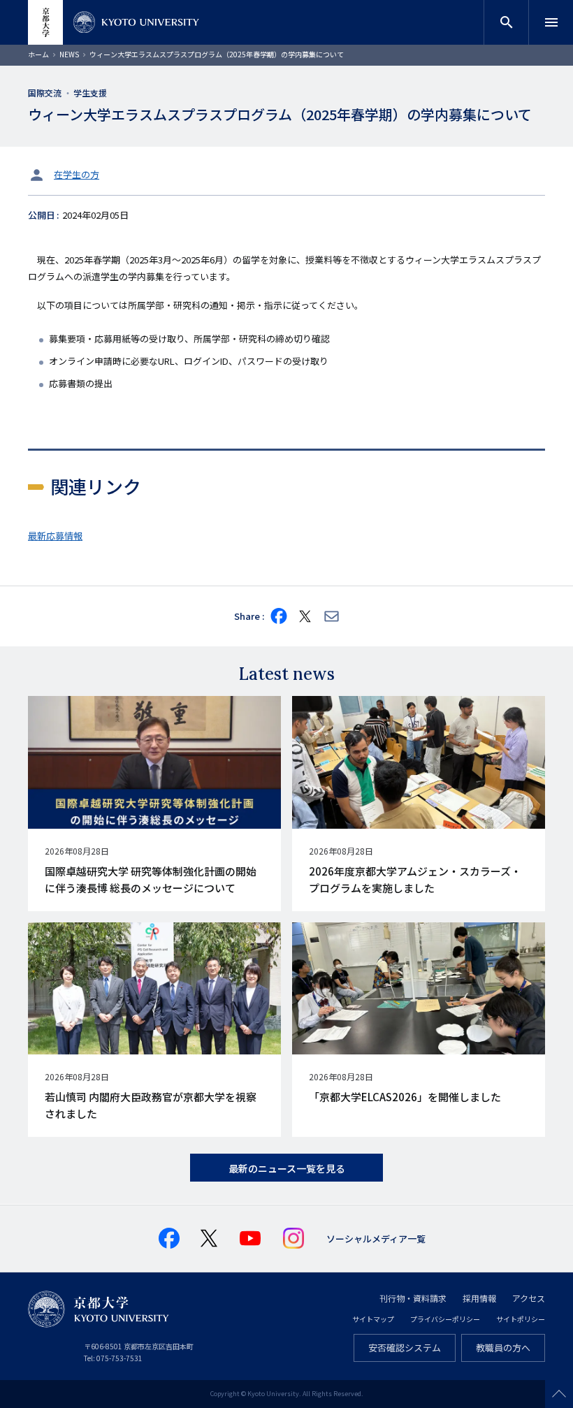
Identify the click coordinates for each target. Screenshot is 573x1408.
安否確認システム (404, 1347)
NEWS (69, 54)
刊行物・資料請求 (413, 1298)
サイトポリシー (520, 1319)
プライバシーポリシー (445, 1319)
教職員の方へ (503, 1347)
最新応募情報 (55, 535)
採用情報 (479, 1298)
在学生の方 (76, 174)
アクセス (528, 1298)
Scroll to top (559, 1394)
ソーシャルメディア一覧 (376, 1238)
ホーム (38, 54)
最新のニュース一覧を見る (287, 1168)
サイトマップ (373, 1319)
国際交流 (44, 93)
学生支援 (90, 93)
